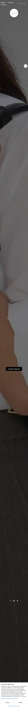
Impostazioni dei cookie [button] (14, 706)
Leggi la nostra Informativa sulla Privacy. (10, 698)
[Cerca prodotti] (26, 66)
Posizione (10, 2)
